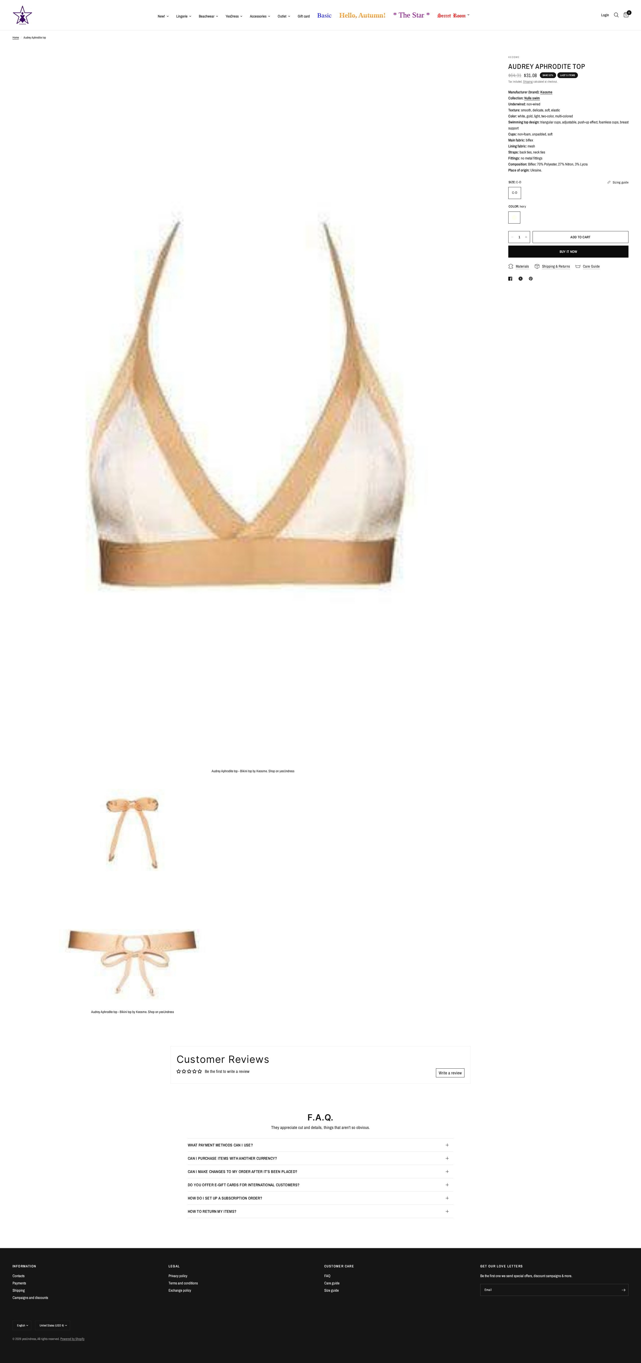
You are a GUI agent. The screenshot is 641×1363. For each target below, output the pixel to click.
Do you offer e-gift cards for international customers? (243, 1185)
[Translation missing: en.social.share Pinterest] (532, 279)
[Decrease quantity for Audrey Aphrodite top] (512, 237)
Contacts (19, 1275)
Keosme (546, 92)
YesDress (232, 16)
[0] (624, 15)
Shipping (528, 82)
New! (161, 16)
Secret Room (451, 14)
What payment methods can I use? (220, 1145)
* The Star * (411, 15)
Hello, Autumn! (362, 15)
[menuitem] (163, 16)
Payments (19, 1283)
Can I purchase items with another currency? (232, 1158)
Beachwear (206, 16)
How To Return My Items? (212, 1211)
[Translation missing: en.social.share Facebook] (511, 279)
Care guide (332, 1283)
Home (16, 38)
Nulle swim (532, 98)
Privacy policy (178, 1275)
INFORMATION (24, 1266)
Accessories (258, 16)
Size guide (331, 1290)
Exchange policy (180, 1290)
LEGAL (174, 1266)
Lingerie (182, 16)
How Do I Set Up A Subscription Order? (225, 1198)
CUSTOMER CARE (339, 1266)
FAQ (327, 1275)
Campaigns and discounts (30, 1297)
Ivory (514, 218)
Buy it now (568, 251)
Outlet (282, 16)
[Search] (616, 15)
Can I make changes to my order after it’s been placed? (242, 1171)
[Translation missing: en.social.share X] (522, 279)
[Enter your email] (623, 1290)
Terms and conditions (183, 1283)
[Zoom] (483, 65)
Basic (324, 15)
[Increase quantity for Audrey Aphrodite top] (526, 237)
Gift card (304, 16)
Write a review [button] (450, 1073)
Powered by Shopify (72, 1339)
